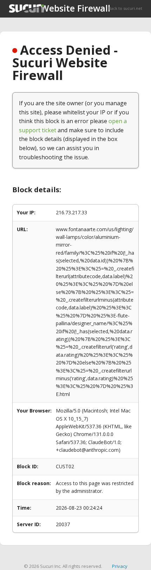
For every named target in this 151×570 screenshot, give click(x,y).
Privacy (119, 566)
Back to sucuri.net (125, 8)
